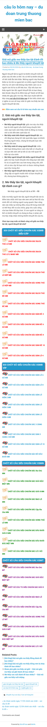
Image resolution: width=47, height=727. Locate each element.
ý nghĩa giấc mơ (26, 688)
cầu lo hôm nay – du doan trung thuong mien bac (23, 13)
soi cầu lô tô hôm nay (10, 688)
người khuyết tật (31, 684)
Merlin (33, 724)
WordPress (24, 724)
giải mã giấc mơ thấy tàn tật (13, 684)
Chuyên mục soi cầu (13, 695)
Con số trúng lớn (27, 695)
